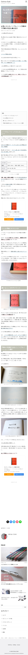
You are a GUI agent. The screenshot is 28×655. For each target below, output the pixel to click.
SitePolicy (10, 644)
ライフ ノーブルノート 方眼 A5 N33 (12, 212)
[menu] (26, 1)
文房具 (14, 30)
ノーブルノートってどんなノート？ (10, 115)
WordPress (22, 653)
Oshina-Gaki (5, 1)
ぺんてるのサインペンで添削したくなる (9, 564)
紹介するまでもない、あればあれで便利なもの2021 (9, 598)
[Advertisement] (14, 94)
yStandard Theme (7, 653)
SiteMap (14, 644)
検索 (2, 605)
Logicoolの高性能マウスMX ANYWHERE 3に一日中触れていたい (18, 591)
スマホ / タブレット (7, 622)
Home (2, 637)
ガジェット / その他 (7, 618)
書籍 (4, 632)
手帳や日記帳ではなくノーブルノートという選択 (13, 123)
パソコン (5, 625)
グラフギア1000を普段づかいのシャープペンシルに (12, 584)
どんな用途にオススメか (8, 118)
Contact (18, 644)
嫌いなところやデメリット (8, 120)
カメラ (4, 615)
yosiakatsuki (14, 653)
